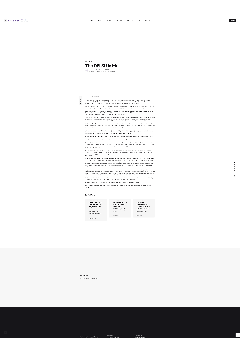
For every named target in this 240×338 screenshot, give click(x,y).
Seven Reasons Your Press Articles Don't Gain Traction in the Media (95, 205)
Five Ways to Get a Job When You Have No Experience (120, 204)
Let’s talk (232, 20)
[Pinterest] (80, 104)
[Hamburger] (5, 20)
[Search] (5, 332)
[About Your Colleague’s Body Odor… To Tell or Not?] (144, 198)
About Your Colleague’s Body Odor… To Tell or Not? (143, 204)
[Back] (5, 46)
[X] (80, 99)
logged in (87, 278)
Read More (91, 218)
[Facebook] (80, 97)
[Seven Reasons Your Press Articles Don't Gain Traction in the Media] (96, 198)
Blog (86, 61)
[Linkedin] (80, 102)
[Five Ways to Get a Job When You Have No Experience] (120, 198)
